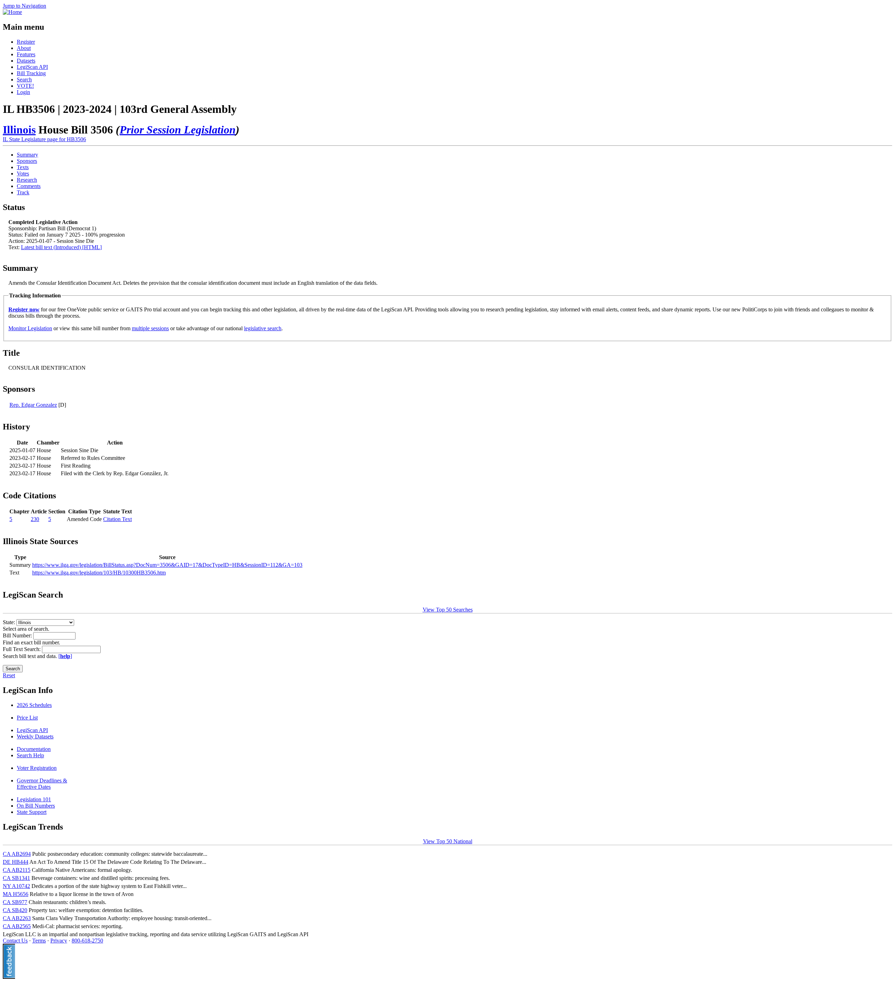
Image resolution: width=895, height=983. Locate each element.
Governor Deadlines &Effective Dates (42, 784)
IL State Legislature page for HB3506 (44, 139)
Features (26, 54)
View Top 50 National (447, 841)
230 (35, 519)
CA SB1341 (16, 878)
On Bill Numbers (36, 806)
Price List (27, 718)
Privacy (58, 941)
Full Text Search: (22, 649)
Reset (9, 675)
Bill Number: (18, 635)
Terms (39, 941)
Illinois (19, 129)
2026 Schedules (34, 705)
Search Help (30, 755)
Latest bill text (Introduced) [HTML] (61, 247)
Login (23, 92)
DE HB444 (15, 862)
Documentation (34, 749)
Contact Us (15, 941)
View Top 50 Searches (448, 610)
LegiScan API (32, 67)
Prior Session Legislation (178, 129)
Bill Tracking (31, 73)
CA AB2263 (17, 918)
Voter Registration (37, 768)
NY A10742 (16, 886)
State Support (31, 812)
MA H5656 (15, 894)
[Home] (12, 12)
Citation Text (117, 519)
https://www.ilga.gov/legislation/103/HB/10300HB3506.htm (99, 573)
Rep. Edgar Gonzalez (33, 405)
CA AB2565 (17, 926)
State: (9, 622)
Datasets (26, 61)
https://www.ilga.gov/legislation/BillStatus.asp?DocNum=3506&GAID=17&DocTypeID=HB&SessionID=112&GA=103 (167, 565)
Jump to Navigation (24, 6)
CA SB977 (15, 902)
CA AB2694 (17, 854)
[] (65, 656)
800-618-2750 (87, 941)
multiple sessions (150, 328)
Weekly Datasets (35, 736)
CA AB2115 (16, 870)
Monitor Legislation (30, 328)
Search (24, 79)
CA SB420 (15, 910)
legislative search (262, 328)
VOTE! (25, 86)
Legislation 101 (34, 799)
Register (26, 42)
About (24, 48)
